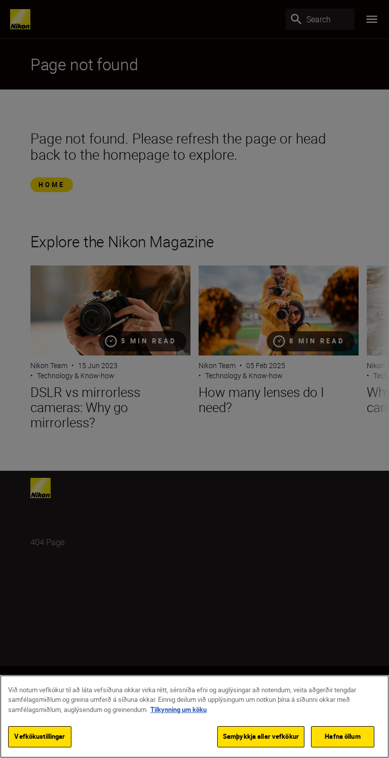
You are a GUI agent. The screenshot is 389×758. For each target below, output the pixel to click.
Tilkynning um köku (178, 709)
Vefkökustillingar (39, 736)
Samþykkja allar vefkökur (261, 736)
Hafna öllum (342, 736)
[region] (194, 716)
